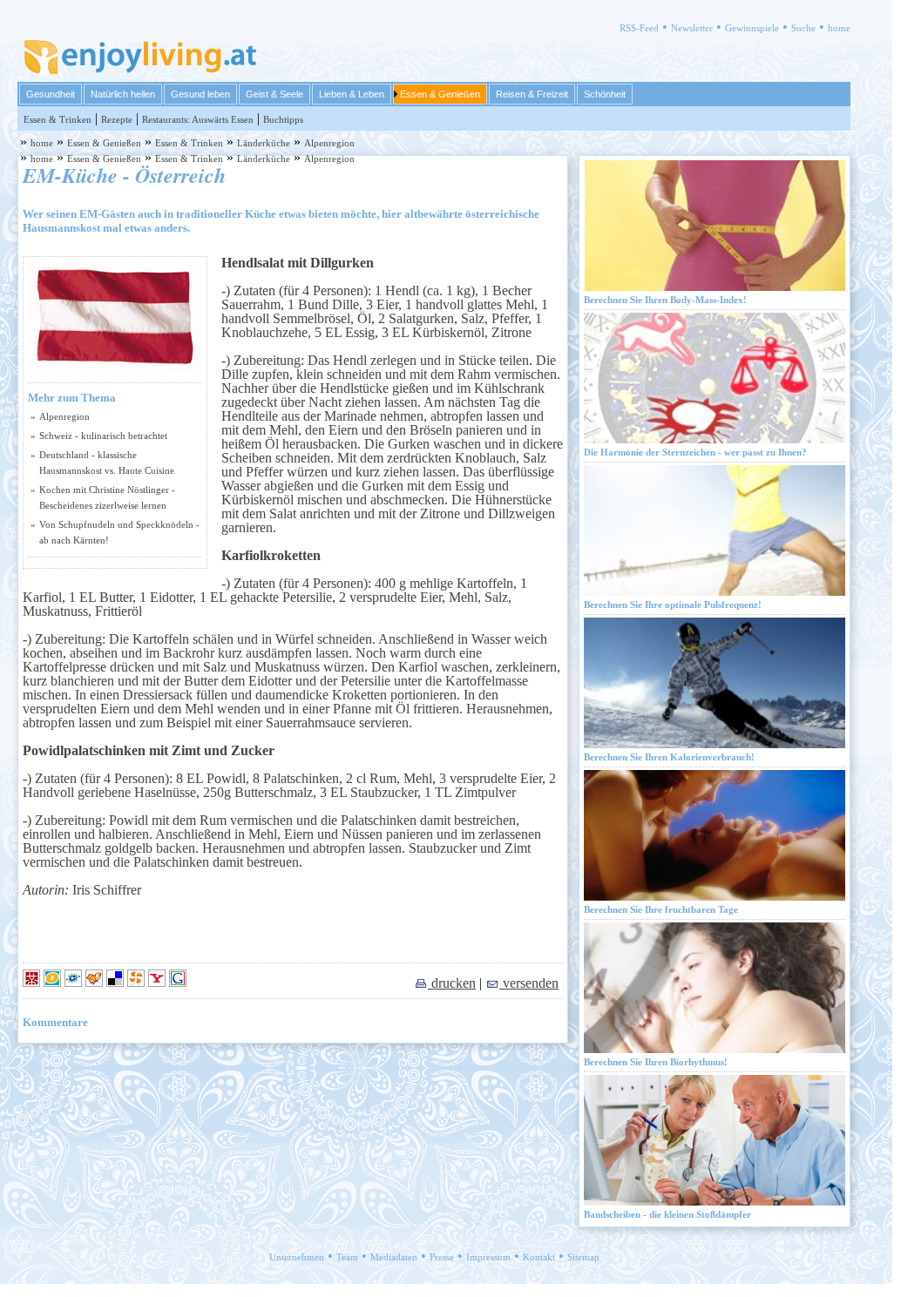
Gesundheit (50, 94)
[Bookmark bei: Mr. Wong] (33, 983)
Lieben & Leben (351, 94)
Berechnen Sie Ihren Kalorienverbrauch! (669, 757)
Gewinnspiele (752, 28)
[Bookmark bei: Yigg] (95, 983)
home (839, 28)
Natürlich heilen (123, 94)
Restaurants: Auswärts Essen (198, 119)
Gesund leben (200, 94)
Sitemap (583, 1257)
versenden (529, 983)
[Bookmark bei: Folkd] (74, 983)
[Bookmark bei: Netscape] (137, 983)
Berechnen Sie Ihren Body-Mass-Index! (665, 299)
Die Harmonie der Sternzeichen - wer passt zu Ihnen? (695, 452)
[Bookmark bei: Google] (177, 983)
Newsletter (692, 28)
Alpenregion (329, 143)
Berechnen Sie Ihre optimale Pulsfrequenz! (673, 604)
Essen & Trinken (57, 119)
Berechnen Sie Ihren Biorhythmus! (656, 1062)
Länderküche (263, 143)
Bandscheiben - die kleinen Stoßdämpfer (667, 1214)
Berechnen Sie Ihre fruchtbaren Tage (661, 909)
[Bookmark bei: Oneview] (54, 983)
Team (347, 1257)
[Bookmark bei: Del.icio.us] (116, 983)
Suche (803, 28)
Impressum (488, 1257)
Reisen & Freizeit (532, 94)
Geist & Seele (274, 94)
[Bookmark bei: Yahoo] (158, 983)
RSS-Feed (639, 28)
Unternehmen (296, 1257)
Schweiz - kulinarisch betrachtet (103, 435)
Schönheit (605, 94)
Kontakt (539, 1257)
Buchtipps (283, 119)
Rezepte (116, 119)
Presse (442, 1257)
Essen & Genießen (440, 94)
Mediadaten (393, 1257)
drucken (452, 983)
